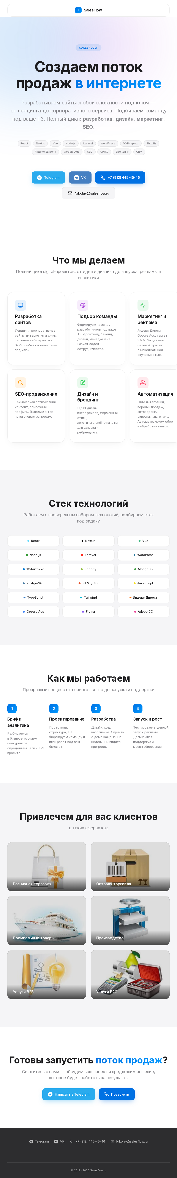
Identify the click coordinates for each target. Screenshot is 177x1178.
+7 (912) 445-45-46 (123, 177)
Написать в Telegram (72, 1094)
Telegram (52, 177)
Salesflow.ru (98, 1170)
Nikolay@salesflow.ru (92, 193)
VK (83, 177)
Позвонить (120, 1094)
